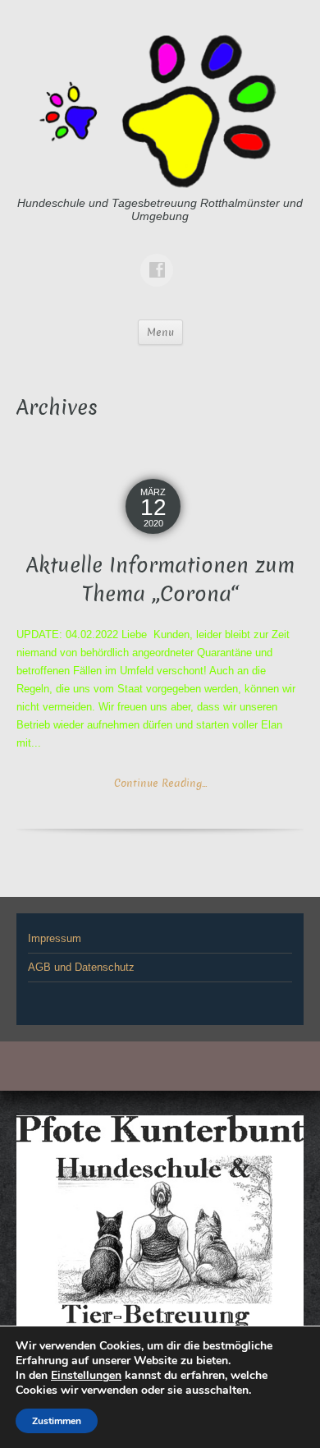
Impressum (54, 938)
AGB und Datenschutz (81, 967)
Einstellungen (86, 1375)
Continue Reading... (160, 783)
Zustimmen (56, 1420)
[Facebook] (160, 258)
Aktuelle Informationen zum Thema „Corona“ (160, 580)
